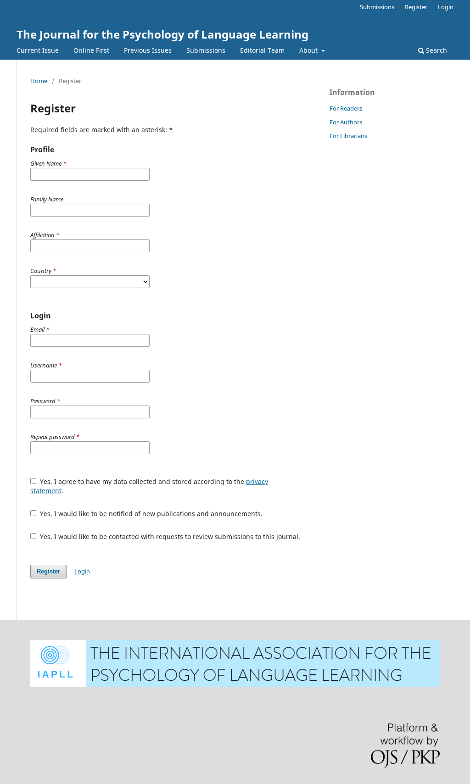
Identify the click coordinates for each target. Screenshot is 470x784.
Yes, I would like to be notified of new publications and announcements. (150, 513)
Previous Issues (148, 50)
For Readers (346, 108)
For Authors (346, 122)
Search (435, 50)
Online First (91, 50)
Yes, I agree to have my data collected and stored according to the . (149, 486)
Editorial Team (262, 50)
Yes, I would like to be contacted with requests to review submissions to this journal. (169, 536)
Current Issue (38, 50)
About (309, 50)
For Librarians (348, 136)
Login (445, 7)
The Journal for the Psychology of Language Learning (162, 34)
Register (416, 7)
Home (38, 81)
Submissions (205, 50)
